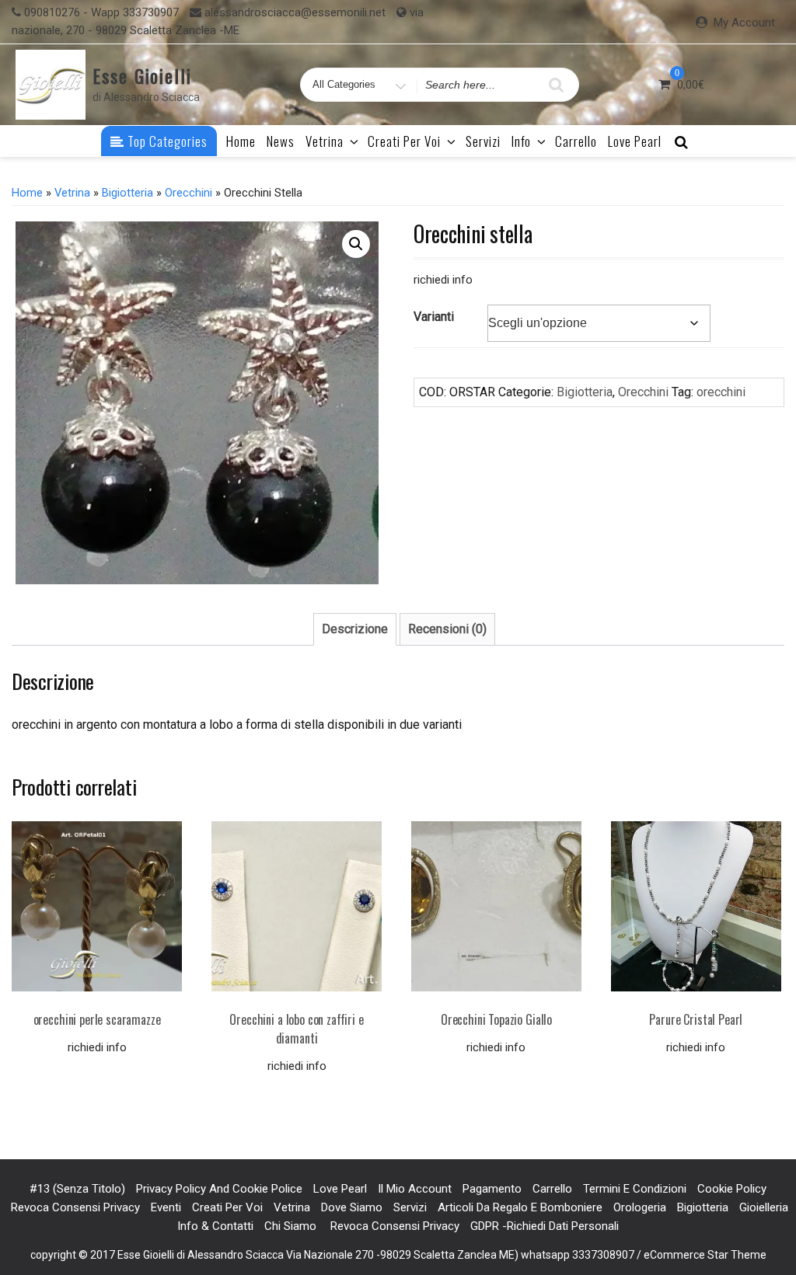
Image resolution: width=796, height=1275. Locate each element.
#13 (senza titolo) (77, 1189)
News (281, 141)
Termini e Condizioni (634, 1189)
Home (241, 141)
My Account (744, 23)
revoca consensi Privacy (74, 1207)
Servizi (483, 141)
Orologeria (639, 1207)
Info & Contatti (215, 1226)
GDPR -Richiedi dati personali (544, 1226)
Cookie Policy (731, 1189)
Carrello (576, 141)
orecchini (720, 392)
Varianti (434, 316)
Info (521, 141)
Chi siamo (290, 1226)
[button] (356, 244)
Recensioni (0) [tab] (447, 629)
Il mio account (415, 1189)
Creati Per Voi (404, 141)
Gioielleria (763, 1207)
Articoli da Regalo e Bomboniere (520, 1207)
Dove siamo (351, 1207)
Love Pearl (635, 141)
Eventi (166, 1207)
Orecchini (188, 193)
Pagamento (492, 1189)
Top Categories (166, 141)
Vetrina (324, 141)
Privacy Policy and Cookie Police (219, 1189)
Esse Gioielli (142, 75)
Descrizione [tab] (355, 629)
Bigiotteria (127, 193)
